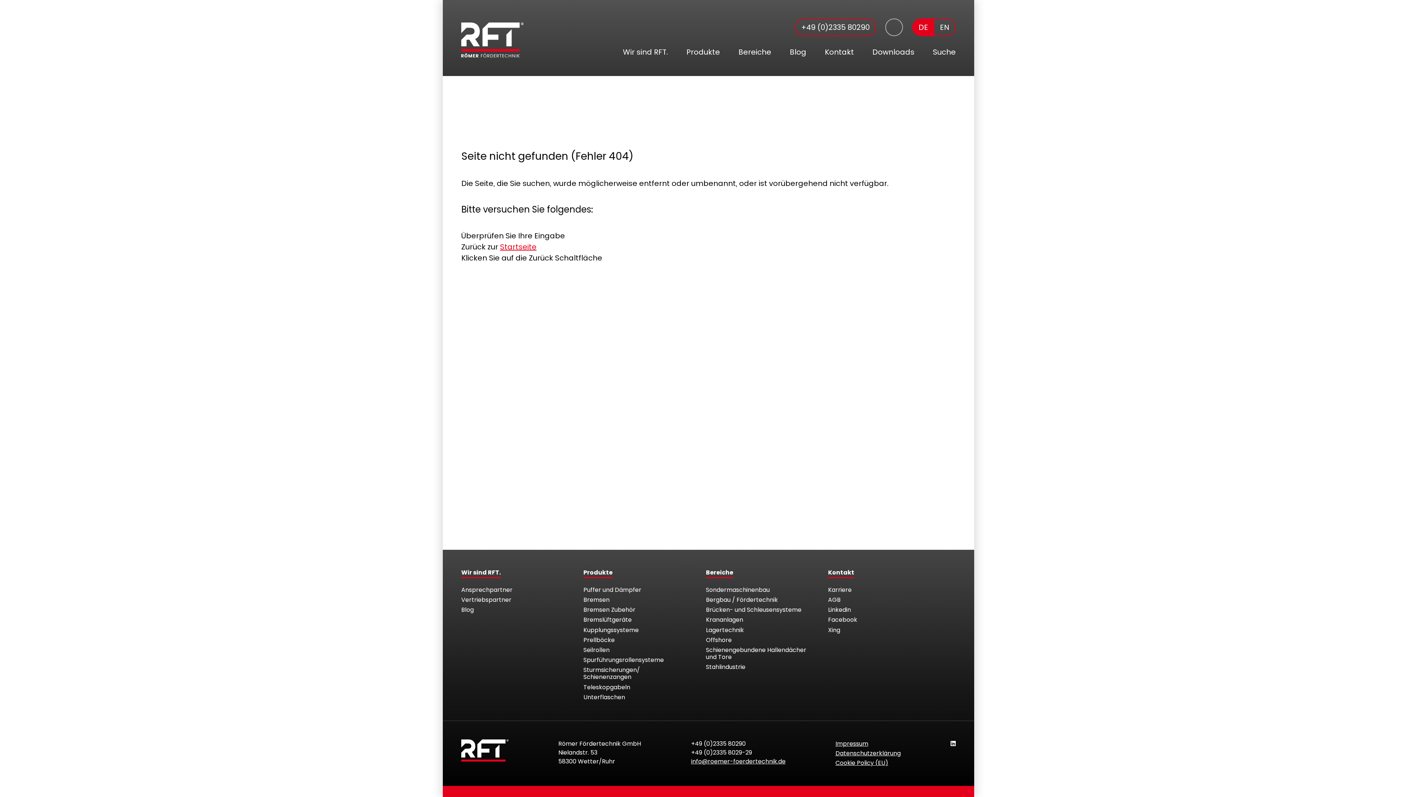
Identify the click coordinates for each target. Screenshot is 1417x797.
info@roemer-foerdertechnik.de (738, 761)
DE (923, 27)
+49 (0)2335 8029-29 (721, 752)
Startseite (518, 247)
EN (944, 27)
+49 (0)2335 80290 (835, 27)
